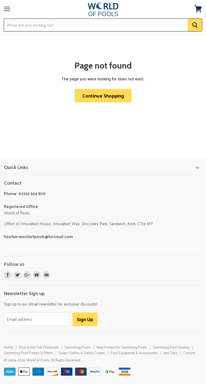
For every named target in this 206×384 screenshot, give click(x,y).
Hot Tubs (170, 353)
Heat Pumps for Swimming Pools (122, 347)
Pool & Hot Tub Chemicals (39, 347)
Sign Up (85, 319)
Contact (189, 353)
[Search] (195, 25)
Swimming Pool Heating (171, 347)
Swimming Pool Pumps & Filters (28, 353)
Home (8, 347)
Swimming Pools (78, 347)
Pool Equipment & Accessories (134, 353)
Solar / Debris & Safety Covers (82, 353)
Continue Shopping (103, 95)
